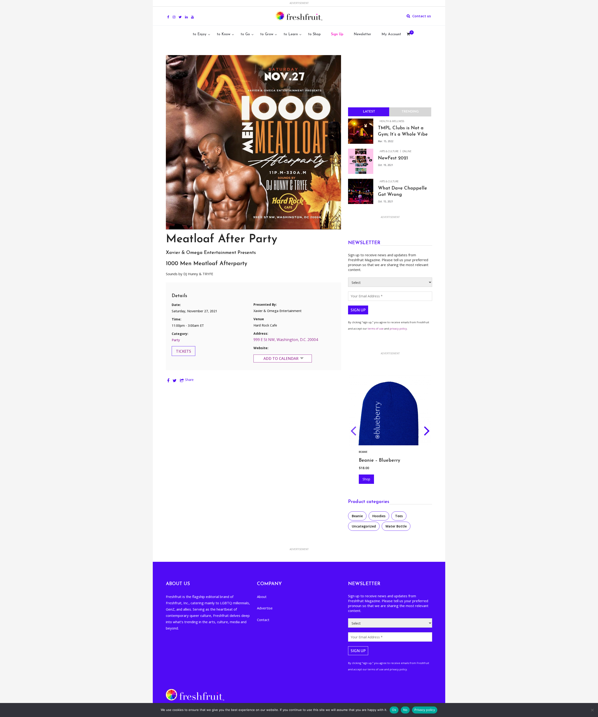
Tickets (183, 351)
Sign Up (337, 34)
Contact (263, 619)
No (405, 710)
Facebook (168, 14)
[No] (592, 710)
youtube (192, 14)
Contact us (421, 16)
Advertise (265, 608)
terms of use (376, 328)
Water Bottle (396, 526)
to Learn (291, 34)
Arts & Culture (389, 151)
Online (406, 151)
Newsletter (362, 34)
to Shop (314, 34)
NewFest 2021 (393, 158)
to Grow (266, 34)
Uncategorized (364, 526)
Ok (394, 710)
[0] (408, 34)
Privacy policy (424, 710)
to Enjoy (199, 34)
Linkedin (186, 14)
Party (176, 340)
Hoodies (364, 451)
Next (427, 431)
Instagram (174, 14)
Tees (399, 516)
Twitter (180, 14)
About (262, 596)
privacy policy (398, 328)
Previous (353, 431)
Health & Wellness (392, 121)
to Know (223, 34)
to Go (245, 34)
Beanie (357, 516)
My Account (391, 34)
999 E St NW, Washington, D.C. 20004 (285, 339)
